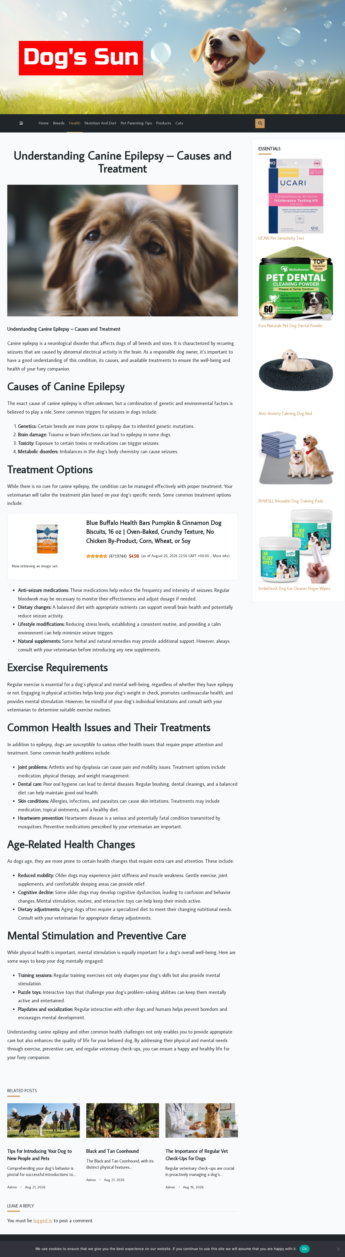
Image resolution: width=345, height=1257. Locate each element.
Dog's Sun (81, 57)
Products (163, 122)
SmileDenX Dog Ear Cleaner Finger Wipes (294, 588)
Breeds (59, 122)
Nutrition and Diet (100, 122)
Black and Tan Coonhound (112, 1151)
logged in (42, 1220)
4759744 (117, 556)
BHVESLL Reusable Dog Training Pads (290, 501)
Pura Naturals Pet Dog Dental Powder (290, 325)
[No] (338, 1249)
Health (74, 122)
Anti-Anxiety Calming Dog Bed (285, 413)
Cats (179, 122)
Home (44, 122)
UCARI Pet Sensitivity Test (281, 238)
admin (12, 1187)
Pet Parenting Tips (136, 122)
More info (220, 555)
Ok (304, 1248)
